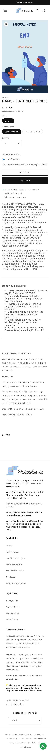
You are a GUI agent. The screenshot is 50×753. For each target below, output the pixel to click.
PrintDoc (14, 734)
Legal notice (26, 747)
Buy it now (25, 180)
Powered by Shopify (25, 734)
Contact (9, 545)
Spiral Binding (11, 131)
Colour (8, 121)
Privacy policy (12, 739)
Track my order (12, 552)
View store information (15, 197)
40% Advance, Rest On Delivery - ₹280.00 (26, 164)
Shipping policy (40, 739)
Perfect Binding (34, 132)
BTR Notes (10, 577)
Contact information (17, 743)
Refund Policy (12, 619)
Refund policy (40, 734)
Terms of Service (13, 607)
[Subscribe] (39, 720)
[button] (5, 10)
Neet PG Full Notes (14, 564)
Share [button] (7, 434)
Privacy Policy (12, 600)
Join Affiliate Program (15, 558)
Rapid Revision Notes (15, 570)
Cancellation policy (35, 743)
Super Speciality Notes (16, 583)
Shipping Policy (12, 613)
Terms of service (26, 739)
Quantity (5, 138)
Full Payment (12, 159)
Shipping (5, 111)
